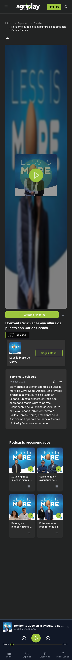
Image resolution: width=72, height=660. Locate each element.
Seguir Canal (49, 353)
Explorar (22, 23)
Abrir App (54, 6)
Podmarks (20, 334)
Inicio (8, 23)
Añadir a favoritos (34, 314)
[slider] (12, 644)
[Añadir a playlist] (63, 314)
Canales (38, 23)
